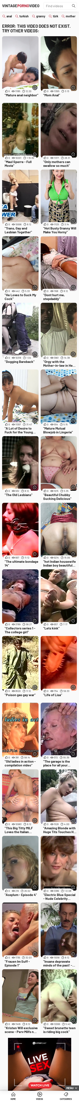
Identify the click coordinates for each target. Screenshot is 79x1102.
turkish (24, 16)
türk (55, 16)
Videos (39, 1099)
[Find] (74, 6)
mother (70, 16)
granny (40, 16)
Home (13, 1099)
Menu (70, 1088)
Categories (66, 1099)
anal (9, 16)
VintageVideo (20, 5)
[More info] (34, 87)
